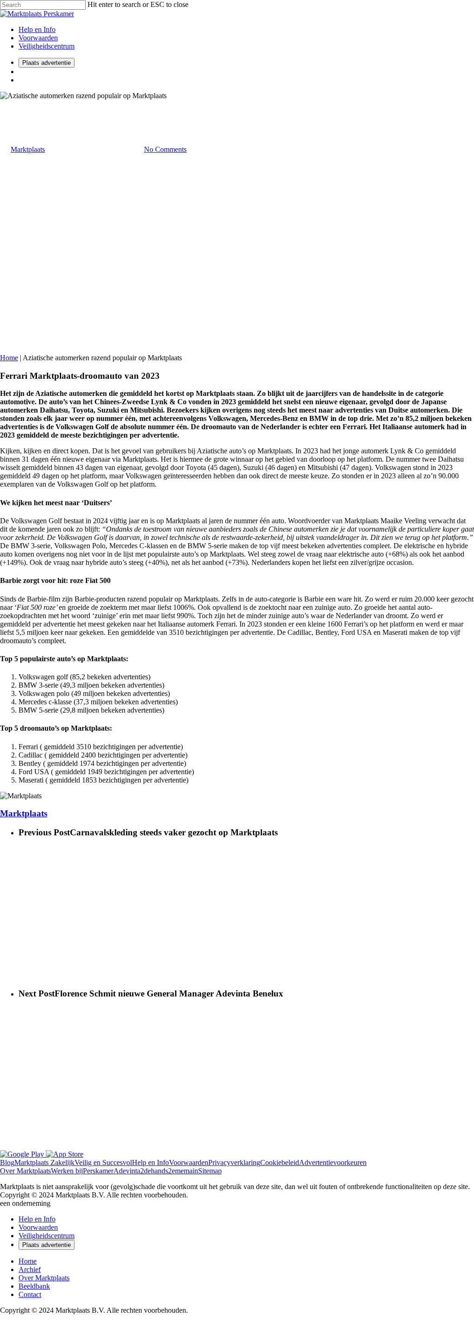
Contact (30, 1294)
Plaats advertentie (46, 62)
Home (9, 358)
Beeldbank (34, 1286)
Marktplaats (28, 149)
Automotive (32, 104)
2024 (7, 104)
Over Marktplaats (44, 1278)
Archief (30, 1269)
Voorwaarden (38, 38)
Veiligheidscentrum (47, 46)
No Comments (165, 149)
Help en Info (37, 29)
